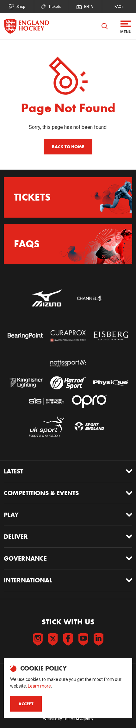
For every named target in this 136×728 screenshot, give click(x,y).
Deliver (16, 536)
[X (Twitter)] (52, 639)
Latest (13, 471)
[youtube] (83, 639)
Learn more (39, 686)
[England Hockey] (26, 26)
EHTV (89, 6)
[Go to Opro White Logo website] (89, 401)
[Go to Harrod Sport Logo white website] (67, 383)
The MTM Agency (78, 719)
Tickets (54, 6)
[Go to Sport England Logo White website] (89, 426)
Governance (25, 558)
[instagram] (37, 639)
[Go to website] (46, 298)
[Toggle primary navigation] (125, 26)
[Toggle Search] (104, 26)
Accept (26, 704)
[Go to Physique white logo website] (111, 383)
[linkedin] (98, 639)
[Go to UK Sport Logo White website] (46, 426)
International (28, 580)
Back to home (68, 146)
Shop (20, 6)
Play (11, 515)
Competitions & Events (41, 493)
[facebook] (68, 639)
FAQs (119, 6)
